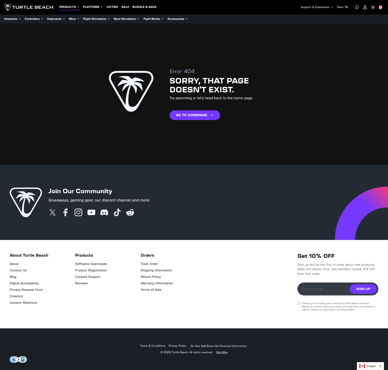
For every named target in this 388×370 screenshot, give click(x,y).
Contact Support (87, 276)
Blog (13, 276)
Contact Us (18, 270)
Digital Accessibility (24, 283)
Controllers (32, 19)
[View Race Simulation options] (138, 19)
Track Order (149, 264)
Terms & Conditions (152, 346)
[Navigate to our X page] (52, 212)
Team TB (342, 7)
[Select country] (380, 7)
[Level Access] (18, 362)
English (371, 366)
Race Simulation (125, 19)
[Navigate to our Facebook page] (65, 212)
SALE (125, 7)
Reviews (81, 283)
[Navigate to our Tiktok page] (117, 212)
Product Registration (91, 270)
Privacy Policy (177, 346)
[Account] (365, 7)
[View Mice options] (78, 19)
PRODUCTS (67, 7)
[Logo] (29, 7)
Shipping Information (156, 270)
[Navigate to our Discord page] (104, 212)
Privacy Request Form (26, 289)
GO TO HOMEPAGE (191, 115)
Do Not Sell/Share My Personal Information (219, 346)
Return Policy (151, 276)
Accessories (175, 19)
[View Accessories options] (186, 19)
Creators (16, 296)
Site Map (222, 352)
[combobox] (370, 366)
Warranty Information (157, 283)
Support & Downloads (315, 7)
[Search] (357, 7)
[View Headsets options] (19, 19)
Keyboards (54, 19)
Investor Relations (23, 302)
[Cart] (373, 7)
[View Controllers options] (42, 19)
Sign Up (363, 289)
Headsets (10, 19)
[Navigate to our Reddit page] (130, 212)
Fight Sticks (151, 19)
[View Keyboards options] (64, 19)
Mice (72, 19)
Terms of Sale (151, 289)
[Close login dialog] (231, 279)
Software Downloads (91, 264)
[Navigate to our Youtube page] (91, 212)
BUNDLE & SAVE (144, 7)
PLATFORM (91, 7)
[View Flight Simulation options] (109, 19)
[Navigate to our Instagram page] (78, 212)
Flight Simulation (94, 19)
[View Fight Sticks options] (162, 19)
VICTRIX (112, 7)
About (14, 264)
